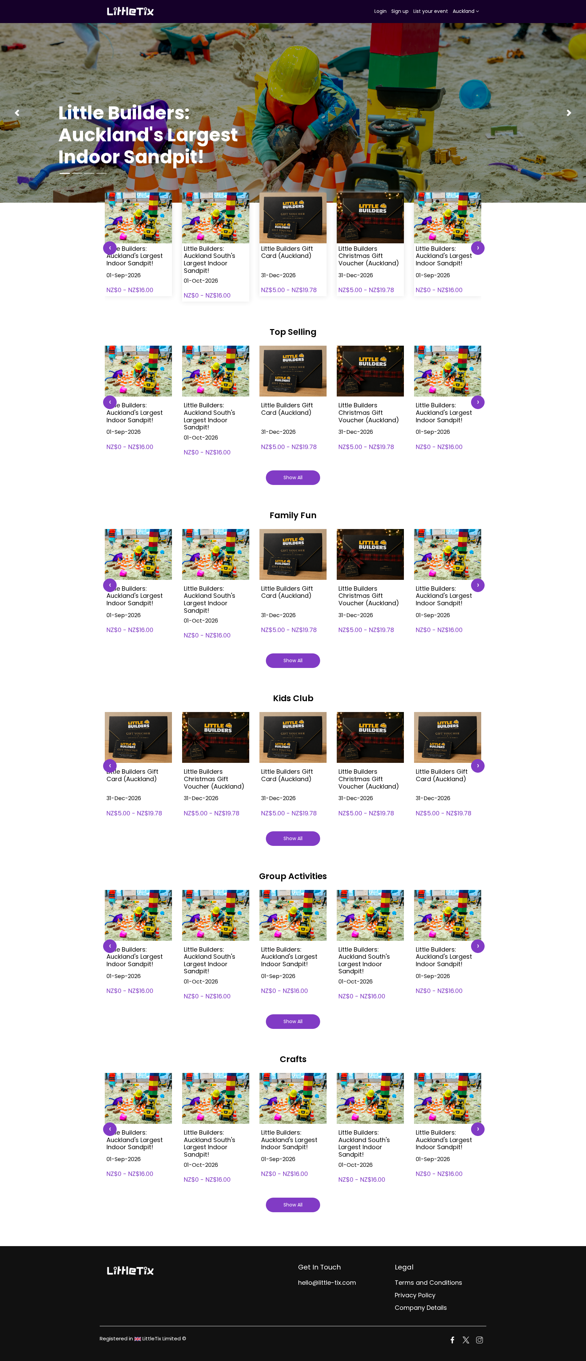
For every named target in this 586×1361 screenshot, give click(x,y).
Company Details (421, 1307)
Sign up (400, 11)
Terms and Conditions (428, 1282)
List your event (430, 11)
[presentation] (110, 248)
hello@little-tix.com (327, 1282)
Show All (293, 477)
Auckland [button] (464, 11)
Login (380, 11)
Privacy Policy (415, 1295)
